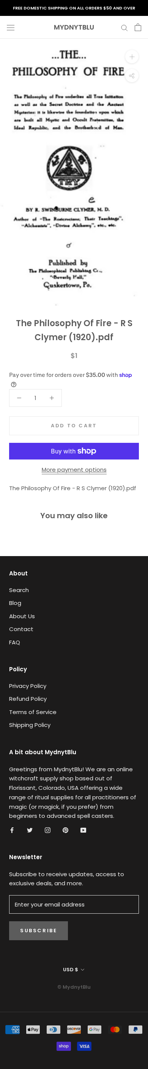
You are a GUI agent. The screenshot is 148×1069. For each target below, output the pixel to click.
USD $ (70, 969)
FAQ (14, 642)
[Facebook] (12, 830)
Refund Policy (28, 699)
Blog (15, 603)
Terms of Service (33, 712)
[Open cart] (138, 27)
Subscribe (38, 930)
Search (19, 590)
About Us (22, 616)
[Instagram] (47, 830)
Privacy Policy (27, 686)
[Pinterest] (65, 830)
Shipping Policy (29, 725)
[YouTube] (83, 830)
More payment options (74, 470)
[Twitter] (30, 830)
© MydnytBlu (74, 987)
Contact (21, 629)
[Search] (124, 27)
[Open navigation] (10, 27)
